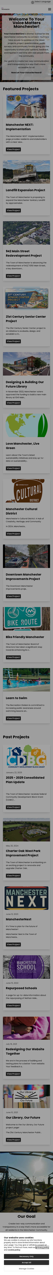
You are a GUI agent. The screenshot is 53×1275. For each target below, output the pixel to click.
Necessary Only (26, 1256)
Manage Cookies (26, 1268)
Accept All (26, 1262)
